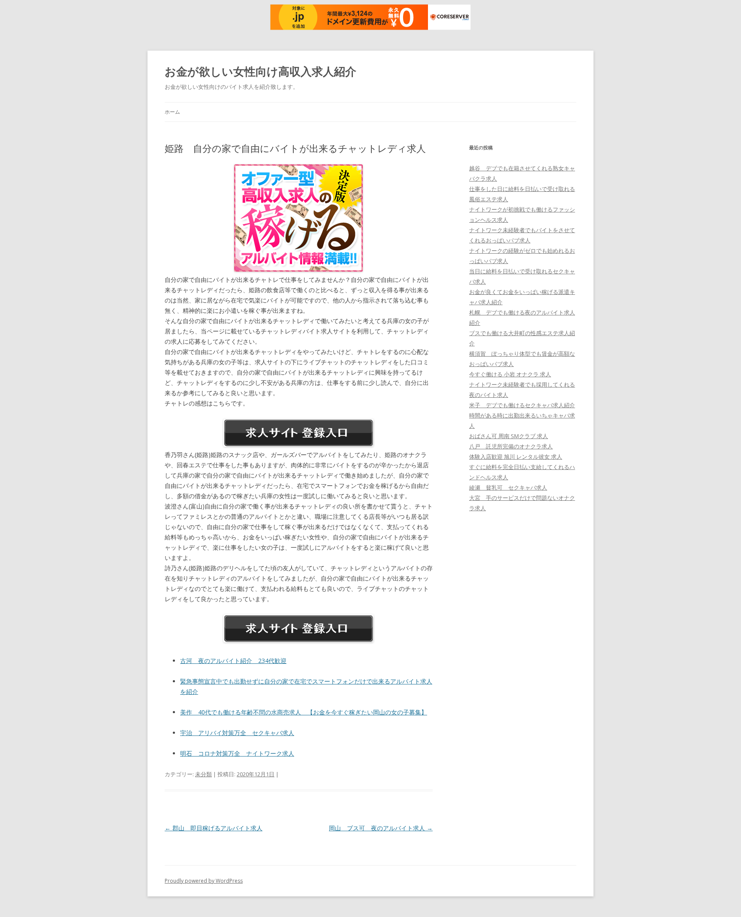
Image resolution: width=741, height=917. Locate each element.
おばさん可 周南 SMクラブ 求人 (508, 436)
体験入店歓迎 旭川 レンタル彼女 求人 (515, 456)
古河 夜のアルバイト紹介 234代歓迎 (233, 661)
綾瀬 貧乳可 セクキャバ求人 (508, 487)
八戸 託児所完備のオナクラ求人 (511, 446)
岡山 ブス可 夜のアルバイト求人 (381, 828)
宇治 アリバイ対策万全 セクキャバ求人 (237, 733)
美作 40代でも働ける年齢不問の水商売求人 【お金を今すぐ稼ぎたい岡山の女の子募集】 (303, 712)
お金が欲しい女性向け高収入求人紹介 (260, 71)
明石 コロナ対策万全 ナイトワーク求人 (237, 753)
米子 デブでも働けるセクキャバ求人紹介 (522, 405)
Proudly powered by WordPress (204, 880)
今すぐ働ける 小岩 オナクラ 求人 (510, 374)
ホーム (172, 111)
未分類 (203, 774)
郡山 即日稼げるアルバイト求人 (213, 828)
